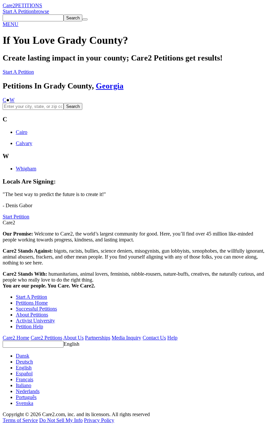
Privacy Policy (99, 420)
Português (26, 397)
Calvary (24, 143)
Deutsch (24, 361)
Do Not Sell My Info (61, 420)
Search (73, 106)
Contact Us (154, 337)
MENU (10, 24)
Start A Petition (18, 11)
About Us (73, 337)
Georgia (109, 86)
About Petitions (32, 314)
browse (41, 11)
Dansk (22, 356)
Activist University (35, 320)
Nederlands (28, 391)
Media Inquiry (126, 337)
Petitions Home (32, 303)
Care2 (9, 5)
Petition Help (29, 326)
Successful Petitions (36, 309)
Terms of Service (20, 420)
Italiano (23, 385)
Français (24, 379)
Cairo (21, 132)
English (71, 344)
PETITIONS (28, 5)
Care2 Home (16, 337)
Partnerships (97, 337)
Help (172, 337)
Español (24, 373)
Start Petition (16, 216)
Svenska (24, 403)
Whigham (26, 168)
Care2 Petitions (46, 337)
